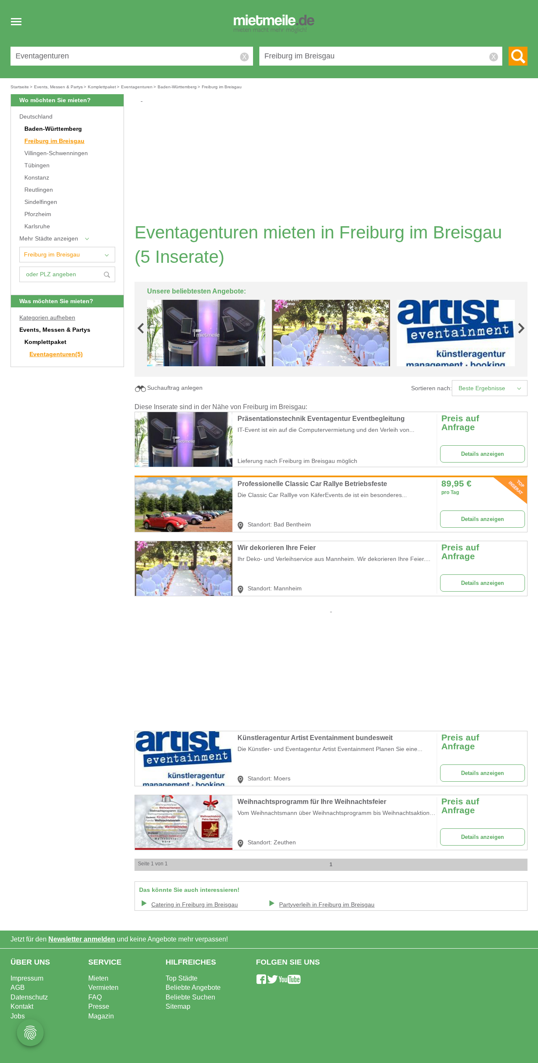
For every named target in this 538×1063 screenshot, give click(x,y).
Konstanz (36, 178)
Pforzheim (37, 214)
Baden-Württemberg (53, 129)
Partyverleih (326, 905)
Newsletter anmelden (81, 939)
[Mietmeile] (274, 24)
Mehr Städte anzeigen (48, 238)
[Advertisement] (334, 162)
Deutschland (36, 117)
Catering (194, 905)
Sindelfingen (40, 202)
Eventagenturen (56, 354)
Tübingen (37, 165)
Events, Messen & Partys (54, 330)
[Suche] (518, 56)
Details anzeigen (482, 454)
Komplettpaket (45, 342)
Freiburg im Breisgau (54, 141)
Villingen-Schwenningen (56, 153)
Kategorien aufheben (47, 318)
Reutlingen (38, 190)
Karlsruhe (37, 226)
